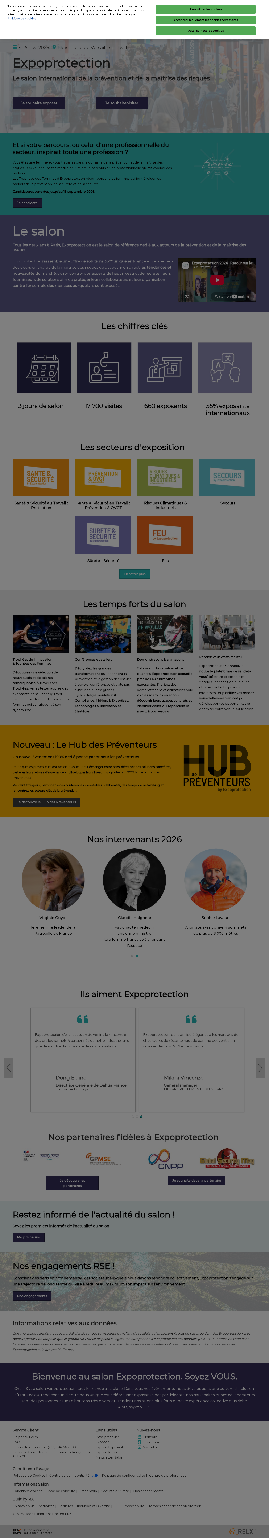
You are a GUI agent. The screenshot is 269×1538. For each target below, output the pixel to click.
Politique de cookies (22, 18)
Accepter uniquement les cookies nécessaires (206, 20)
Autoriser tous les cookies (206, 30)
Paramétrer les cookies (206, 9)
